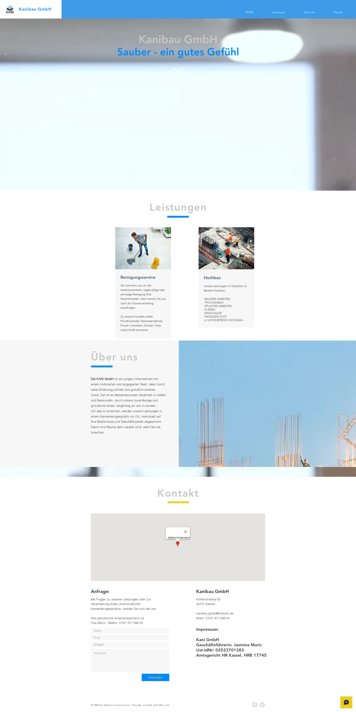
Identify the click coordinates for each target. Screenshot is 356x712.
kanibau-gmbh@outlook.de (214, 613)
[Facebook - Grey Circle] (255, 705)
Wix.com (164, 705)
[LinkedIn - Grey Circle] (262, 705)
